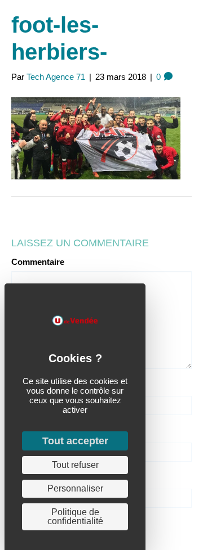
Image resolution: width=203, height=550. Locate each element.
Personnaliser (75, 488)
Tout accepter (75, 441)
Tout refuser (75, 465)
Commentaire (37, 262)
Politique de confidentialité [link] (75, 516)
